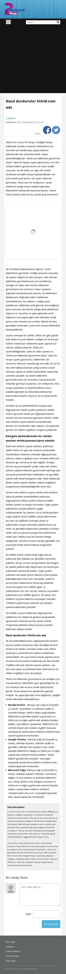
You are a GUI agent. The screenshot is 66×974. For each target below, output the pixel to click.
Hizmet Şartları (12, 956)
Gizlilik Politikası (13, 951)
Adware (12, 118)
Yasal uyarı (11, 960)
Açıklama (10, 946)
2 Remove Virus (14, 8)
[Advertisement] (33, 60)
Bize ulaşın (10, 942)
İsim (28, 914)
